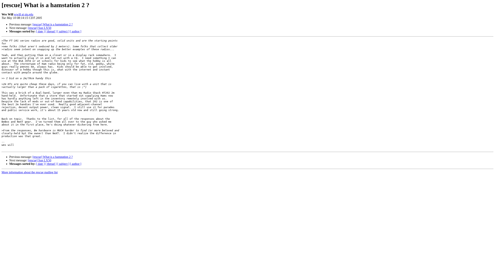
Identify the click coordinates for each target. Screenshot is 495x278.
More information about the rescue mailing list (30, 172)
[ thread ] (50, 31)
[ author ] (75, 31)
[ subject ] (63, 31)
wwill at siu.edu (23, 14)
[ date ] (40, 31)
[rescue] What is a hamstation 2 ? (52, 24)
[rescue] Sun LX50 (39, 28)
